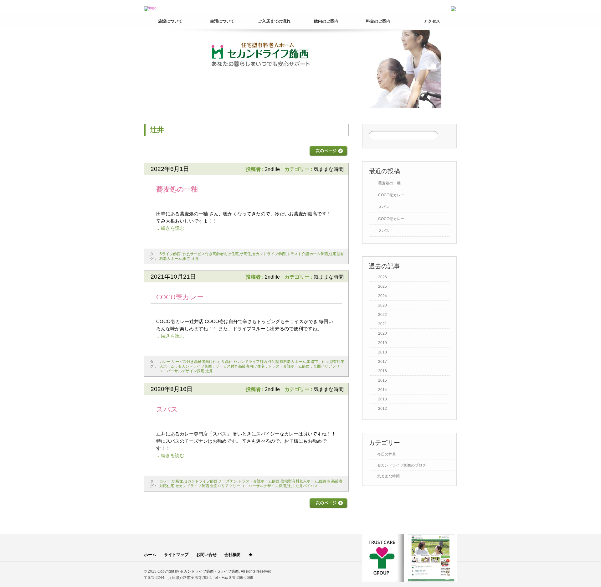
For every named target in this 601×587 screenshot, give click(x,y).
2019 (382, 343)
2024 (382, 296)
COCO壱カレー (180, 297)
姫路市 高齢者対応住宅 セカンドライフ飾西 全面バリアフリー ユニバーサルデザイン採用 (250, 483)
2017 (382, 361)
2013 (382, 399)
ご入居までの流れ (274, 21)
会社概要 (232, 554)
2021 (382, 324)
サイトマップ (176, 554)
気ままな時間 (329, 169)
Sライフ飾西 (170, 254)
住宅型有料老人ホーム (287, 361)
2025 (382, 286)
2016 (382, 371)
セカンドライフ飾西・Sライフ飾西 (209, 571)
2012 (382, 408)
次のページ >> (328, 151)
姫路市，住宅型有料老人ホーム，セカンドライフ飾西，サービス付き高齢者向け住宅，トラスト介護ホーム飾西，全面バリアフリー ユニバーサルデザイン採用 (253, 366)
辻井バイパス (306, 486)
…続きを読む (170, 228)
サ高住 (245, 254)
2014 (382, 390)
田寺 (186, 258)
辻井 (195, 258)
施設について (170, 21)
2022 (382, 315)
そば (185, 254)
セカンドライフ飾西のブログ (401, 465)
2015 (382, 380)
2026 (382, 277)
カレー (165, 361)
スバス (167, 409)
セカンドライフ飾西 (269, 254)
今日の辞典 (386, 454)
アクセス (432, 21)
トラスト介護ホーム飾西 (307, 254)
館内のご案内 (326, 21)
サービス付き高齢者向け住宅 (214, 254)
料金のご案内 (378, 21)
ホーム (150, 554)
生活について (222, 21)
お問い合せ (206, 554)
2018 (382, 352)
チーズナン (227, 481)
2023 (382, 305)
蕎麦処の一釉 (177, 189)
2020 (382, 333)
